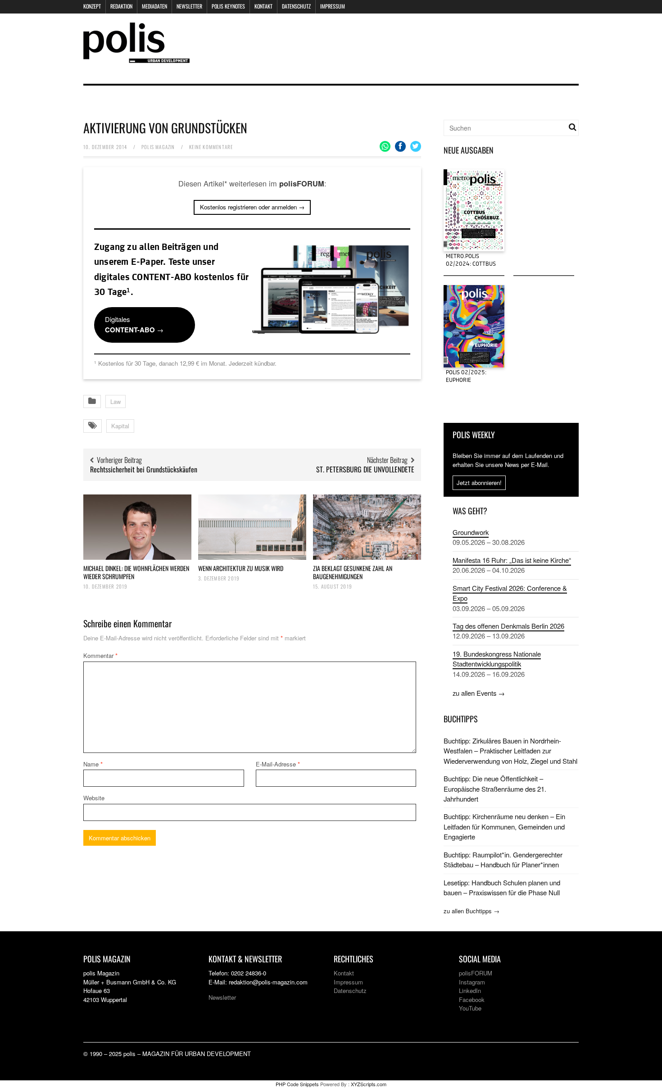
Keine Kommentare (211, 146)
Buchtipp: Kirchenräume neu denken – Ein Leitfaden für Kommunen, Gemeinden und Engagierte (504, 826)
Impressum (332, 6)
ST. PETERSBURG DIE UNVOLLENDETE (365, 469)
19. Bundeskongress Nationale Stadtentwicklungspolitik (497, 658)
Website (93, 797)
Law (115, 401)
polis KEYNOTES (228, 6)
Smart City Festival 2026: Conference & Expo (510, 593)
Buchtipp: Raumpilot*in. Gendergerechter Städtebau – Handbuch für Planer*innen (503, 859)
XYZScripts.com (368, 1084)
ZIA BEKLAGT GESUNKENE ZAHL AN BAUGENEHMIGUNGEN (352, 572)
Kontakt (263, 6)
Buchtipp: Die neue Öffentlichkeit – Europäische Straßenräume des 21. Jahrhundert (495, 788)
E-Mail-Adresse (278, 764)
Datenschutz (296, 6)
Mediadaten (154, 6)
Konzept (92, 6)
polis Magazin (158, 146)
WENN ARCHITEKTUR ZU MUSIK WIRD (240, 568)
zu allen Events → (479, 693)
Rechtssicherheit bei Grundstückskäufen (143, 469)
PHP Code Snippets (297, 1084)
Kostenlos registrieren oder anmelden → (252, 207)
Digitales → (134, 324)
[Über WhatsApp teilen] (385, 146)
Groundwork (471, 532)
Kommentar (100, 655)
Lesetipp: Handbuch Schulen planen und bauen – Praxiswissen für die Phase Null (502, 887)
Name (93, 764)
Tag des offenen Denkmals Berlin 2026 (508, 625)
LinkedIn (470, 990)
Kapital (120, 426)
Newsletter (189, 6)
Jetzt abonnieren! (479, 482)
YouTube (470, 1008)
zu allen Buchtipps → (471, 911)
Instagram (472, 982)
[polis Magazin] (136, 57)
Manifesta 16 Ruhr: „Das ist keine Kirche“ (512, 560)
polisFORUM (475, 973)
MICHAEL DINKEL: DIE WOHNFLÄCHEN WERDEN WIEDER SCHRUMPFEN (136, 572)
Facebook (472, 999)
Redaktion (121, 6)
